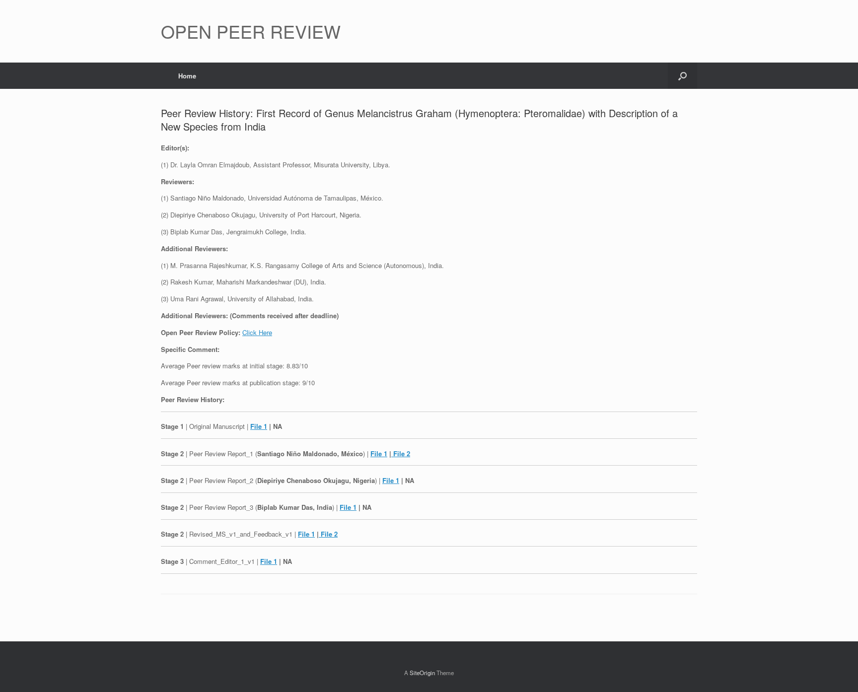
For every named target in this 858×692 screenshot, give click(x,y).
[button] (682, 76)
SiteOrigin (422, 673)
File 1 (258, 426)
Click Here (257, 332)
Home (187, 75)
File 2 (400, 453)
